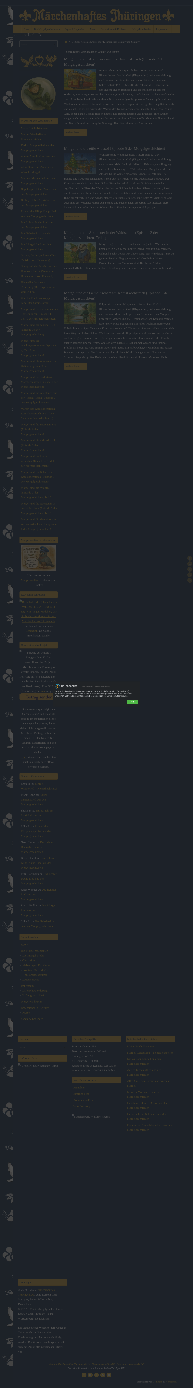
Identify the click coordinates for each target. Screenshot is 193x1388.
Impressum (86, 686)
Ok (132, 702)
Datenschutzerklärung (101, 686)
